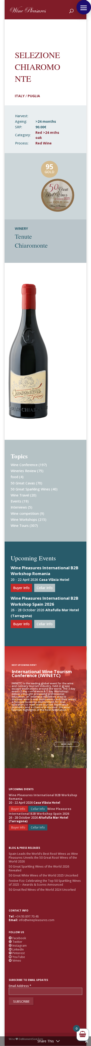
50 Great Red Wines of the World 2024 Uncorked (42, 890)
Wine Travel (20, 495)
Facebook (17, 938)
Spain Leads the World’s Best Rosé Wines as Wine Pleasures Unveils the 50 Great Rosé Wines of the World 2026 (43, 857)
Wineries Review (23, 471)
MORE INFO (66, 744)
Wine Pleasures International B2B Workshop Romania (44, 571)
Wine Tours (20, 525)
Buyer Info (21, 587)
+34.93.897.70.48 (27, 916)
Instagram (18, 946)
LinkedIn (16, 949)
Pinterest (17, 953)
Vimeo (15, 960)
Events (16, 501)
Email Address (20, 986)
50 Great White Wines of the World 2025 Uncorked (43, 875)
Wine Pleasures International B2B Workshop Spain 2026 (44, 601)
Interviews (19, 507)
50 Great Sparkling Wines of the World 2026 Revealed (39, 868)
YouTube (17, 957)
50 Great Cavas (23, 483)
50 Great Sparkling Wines (30, 489)
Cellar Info (45, 587)
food (14, 477)
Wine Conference (24, 464)
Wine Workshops (24, 519)
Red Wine (43, 143)
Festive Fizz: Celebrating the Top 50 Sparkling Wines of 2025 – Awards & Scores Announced (45, 883)
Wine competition (25, 513)
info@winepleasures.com (36, 920)
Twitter (15, 942)
